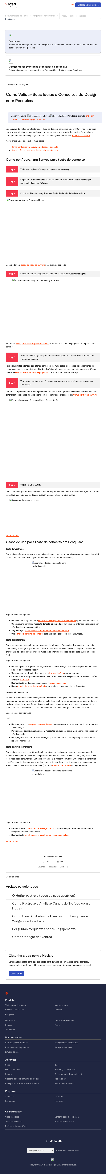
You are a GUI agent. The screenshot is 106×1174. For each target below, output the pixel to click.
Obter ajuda (16, 973)
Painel (57, 1025)
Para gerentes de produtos (66, 1043)
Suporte (8, 1074)
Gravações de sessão (14, 1010)
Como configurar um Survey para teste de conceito (34, 147)
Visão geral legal (12, 1117)
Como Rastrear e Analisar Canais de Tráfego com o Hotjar (51, 906)
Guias (7, 1065)
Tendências (10, 1030)
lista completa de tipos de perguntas (31, 372)
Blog (57, 1065)
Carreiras (59, 1096)
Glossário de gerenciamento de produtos (23, 1079)
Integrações (10, 1020)
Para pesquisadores (63, 1047)
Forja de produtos (12, 1070)
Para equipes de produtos (16, 1043)
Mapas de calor (61, 1005)
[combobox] (80, 16)
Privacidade (10, 1101)
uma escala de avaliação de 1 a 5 (41, 828)
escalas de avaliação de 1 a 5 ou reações (57, 620)
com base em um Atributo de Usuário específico (47, 630)
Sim (47, 862)
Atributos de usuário (61, 765)
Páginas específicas (57, 683)
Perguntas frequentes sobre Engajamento (44, 929)
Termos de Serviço (13, 1121)
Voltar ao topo (12, 535)
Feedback (59, 1010)
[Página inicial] (12, 7)
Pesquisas (10, 19)
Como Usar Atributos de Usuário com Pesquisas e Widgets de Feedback (50, 918)
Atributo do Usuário (81, 135)
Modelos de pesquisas (64, 1020)
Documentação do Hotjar (16, 16)
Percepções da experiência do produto (22, 1083)
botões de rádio (56, 673)
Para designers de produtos (17, 1047)
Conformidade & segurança (67, 1117)
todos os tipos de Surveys (33, 265)
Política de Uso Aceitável (15, 1126)
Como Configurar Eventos (32, 937)
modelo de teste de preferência (31, 686)
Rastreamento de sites (65, 1083)
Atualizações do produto (65, 1070)
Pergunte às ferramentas (44, 16)
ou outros (24, 679)
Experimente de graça (88, 5)
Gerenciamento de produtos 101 (69, 1074)
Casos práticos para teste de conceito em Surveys (34, 150)
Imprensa (59, 1101)
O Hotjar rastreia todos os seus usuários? (44, 896)
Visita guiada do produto (15, 1005)
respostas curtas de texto (41, 724)
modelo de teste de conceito (30, 634)
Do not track (73, 1150)
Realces (8, 1025)
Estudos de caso (12, 1052)
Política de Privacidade (64, 1121)
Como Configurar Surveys (85, 395)
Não (61, 862)
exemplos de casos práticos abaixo (32, 343)
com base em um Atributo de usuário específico (47, 835)
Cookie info (61, 1150)
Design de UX (60, 1079)
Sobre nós (9, 1096)
